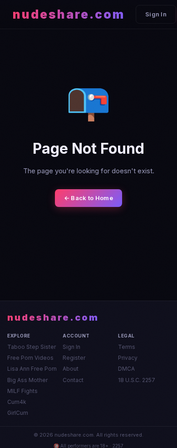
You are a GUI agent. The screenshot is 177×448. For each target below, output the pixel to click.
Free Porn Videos (30, 357)
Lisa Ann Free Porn (32, 368)
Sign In (156, 14)
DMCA (126, 368)
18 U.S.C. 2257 (136, 380)
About (71, 368)
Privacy (128, 357)
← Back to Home (88, 197)
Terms (126, 346)
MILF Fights (22, 391)
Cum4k (16, 401)
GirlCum (17, 412)
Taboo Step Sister (31, 346)
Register (74, 357)
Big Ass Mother (27, 380)
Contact (73, 380)
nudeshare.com (69, 14)
